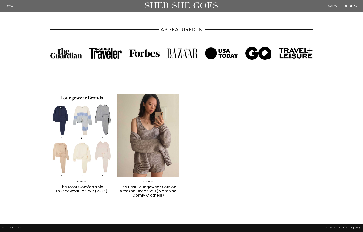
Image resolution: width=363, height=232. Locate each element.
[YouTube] (346, 5)
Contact (333, 6)
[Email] (351, 5)
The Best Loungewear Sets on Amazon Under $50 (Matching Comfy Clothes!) (148, 191)
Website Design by (343, 228)
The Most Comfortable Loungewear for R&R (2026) (81, 189)
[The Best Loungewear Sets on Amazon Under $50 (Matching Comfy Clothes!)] (148, 135)
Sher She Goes (181, 6)
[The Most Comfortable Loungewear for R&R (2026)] (81, 135)
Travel (9, 6)
